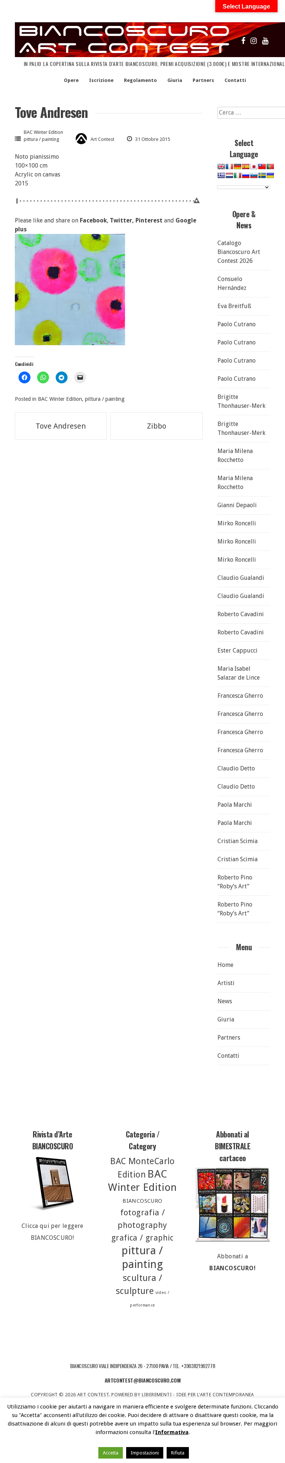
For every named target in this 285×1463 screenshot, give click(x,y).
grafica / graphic (142, 1237)
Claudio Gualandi (240, 577)
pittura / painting (41, 139)
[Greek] (221, 175)
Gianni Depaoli (237, 505)
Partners (203, 80)
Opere (71, 80)
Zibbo (156, 426)
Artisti (226, 983)
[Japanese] (254, 166)
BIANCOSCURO (142, 1201)
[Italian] (237, 175)
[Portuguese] (270, 166)
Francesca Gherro (240, 695)
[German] (237, 166)
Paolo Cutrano (236, 324)
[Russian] (245, 175)
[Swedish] (262, 175)
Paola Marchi (234, 804)
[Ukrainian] (270, 175)
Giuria (174, 80)
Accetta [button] (110, 1453)
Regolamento (140, 80)
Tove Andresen (61, 426)
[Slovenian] (254, 175)
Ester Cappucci (237, 650)
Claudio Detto (236, 768)
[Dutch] (229, 175)
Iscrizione (101, 80)
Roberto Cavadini (240, 614)
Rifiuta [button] (177, 1453)
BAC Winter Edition (43, 132)
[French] (229, 166)
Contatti (235, 80)
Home (225, 964)
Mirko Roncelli (236, 523)
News (224, 1001)
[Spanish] (245, 166)
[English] (221, 166)
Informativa (172, 1432)
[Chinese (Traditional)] (262, 166)
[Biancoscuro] (232, 1205)
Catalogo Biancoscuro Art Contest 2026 (238, 252)
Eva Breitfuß (234, 306)
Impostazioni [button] (145, 1453)
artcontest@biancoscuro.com (143, 1380)
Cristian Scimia (237, 841)
